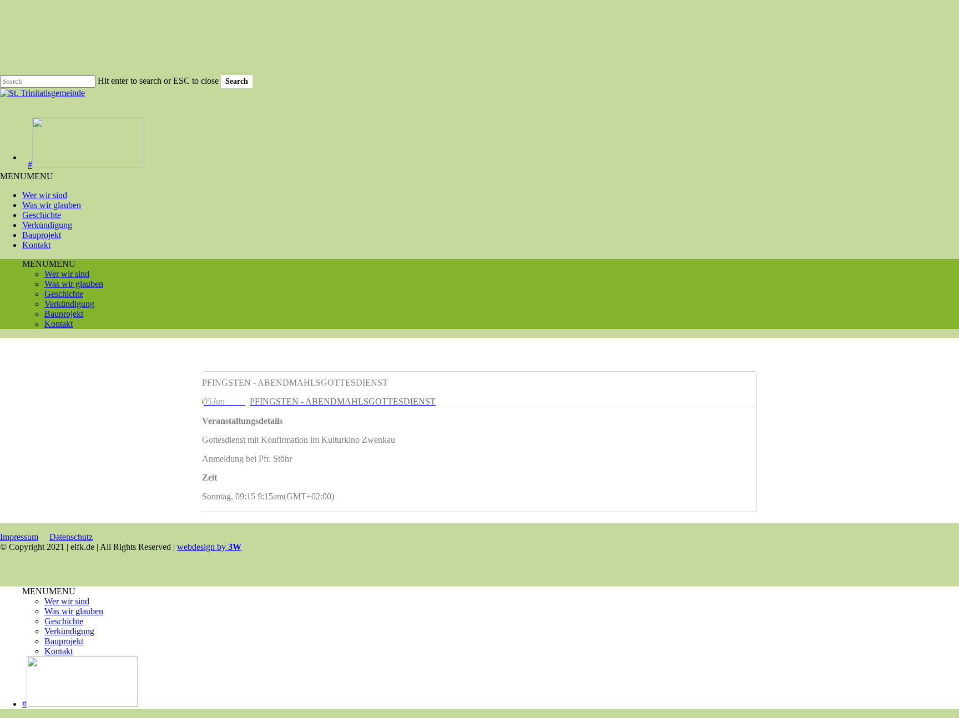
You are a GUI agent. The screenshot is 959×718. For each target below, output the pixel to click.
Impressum (19, 537)
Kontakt (36, 245)
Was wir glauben (51, 205)
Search (236, 81)
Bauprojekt (41, 235)
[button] (26, 176)
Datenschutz (71, 537)
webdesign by (209, 547)
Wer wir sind (44, 195)
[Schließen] (206, 509)
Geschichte (41, 215)
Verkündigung (47, 225)
